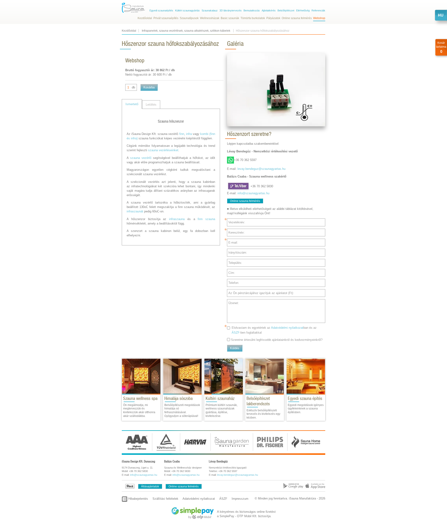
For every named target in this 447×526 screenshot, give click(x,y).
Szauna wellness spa (140, 398)
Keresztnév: (236, 232)
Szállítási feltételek (165, 498)
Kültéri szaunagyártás (187, 10)
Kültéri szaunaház (220, 398)
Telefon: (233, 283)
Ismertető (131, 104)
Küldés (234, 348)
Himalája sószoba (178, 398)
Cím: (231, 273)
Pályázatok (273, 18)
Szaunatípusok (189, 18)
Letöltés (151, 104)
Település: (235, 263)
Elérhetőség (303, 10)
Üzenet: (233, 303)
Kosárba (149, 87)
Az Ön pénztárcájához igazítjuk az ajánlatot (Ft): (261, 293)
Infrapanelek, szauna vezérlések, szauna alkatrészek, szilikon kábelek (186, 30)
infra (189, 134)
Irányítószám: (237, 252)
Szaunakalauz (210, 10)
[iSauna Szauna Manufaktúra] (133, 8)
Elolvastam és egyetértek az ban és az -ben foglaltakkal (274, 330)
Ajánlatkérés (269, 10)
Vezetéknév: (236, 222)
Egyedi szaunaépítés (161, 10)
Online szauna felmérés (297, 18)
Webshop (319, 18)
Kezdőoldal (145, 18)
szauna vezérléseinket (163, 150)
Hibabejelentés (137, 498)
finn (181, 134)
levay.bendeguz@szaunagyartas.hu (261, 169)
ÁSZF (236, 332)
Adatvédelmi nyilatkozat (287, 327)
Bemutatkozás (252, 10)
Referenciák (318, 10)
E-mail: (233, 242)
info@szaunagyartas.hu (253, 193)
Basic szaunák (230, 18)
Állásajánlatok (150, 486)
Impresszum (240, 498)
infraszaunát (135, 211)
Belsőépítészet (286, 10)
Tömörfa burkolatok (252, 18)
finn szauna (206, 219)
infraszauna (177, 219)
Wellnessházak (209, 18)
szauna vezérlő (140, 158)
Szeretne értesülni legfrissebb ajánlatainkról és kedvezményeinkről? (276, 340)
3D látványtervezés (231, 10)
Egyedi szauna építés (305, 398)
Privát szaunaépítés (165, 18)
